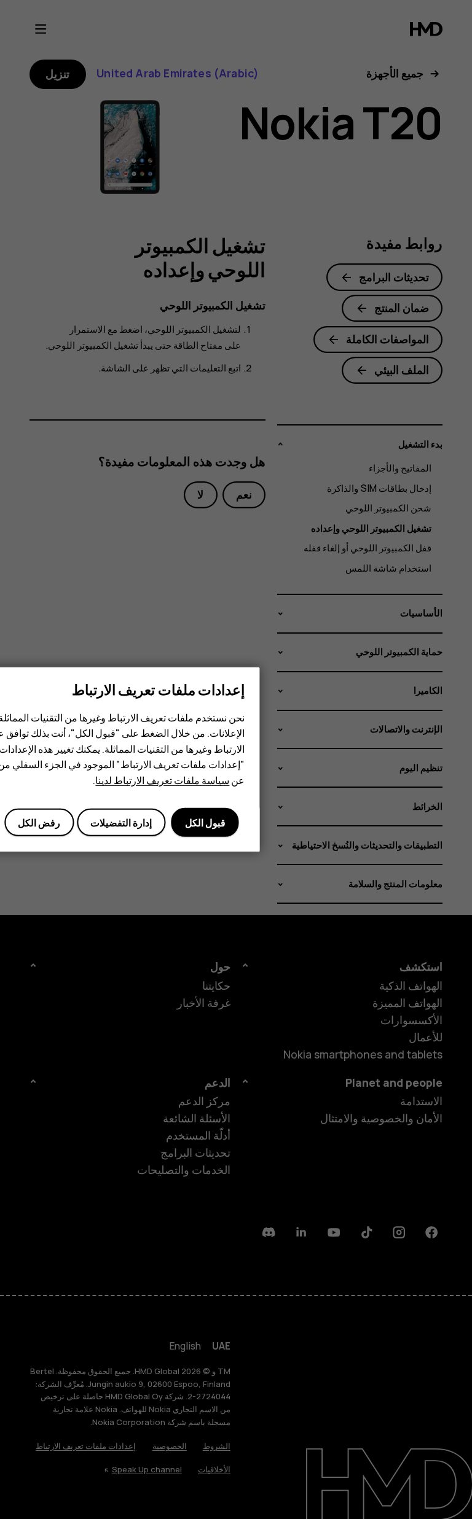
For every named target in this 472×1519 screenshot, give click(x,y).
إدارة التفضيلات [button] (121, 822)
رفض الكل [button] (39, 822)
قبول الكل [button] (205, 822)
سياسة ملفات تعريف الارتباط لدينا (162, 780)
